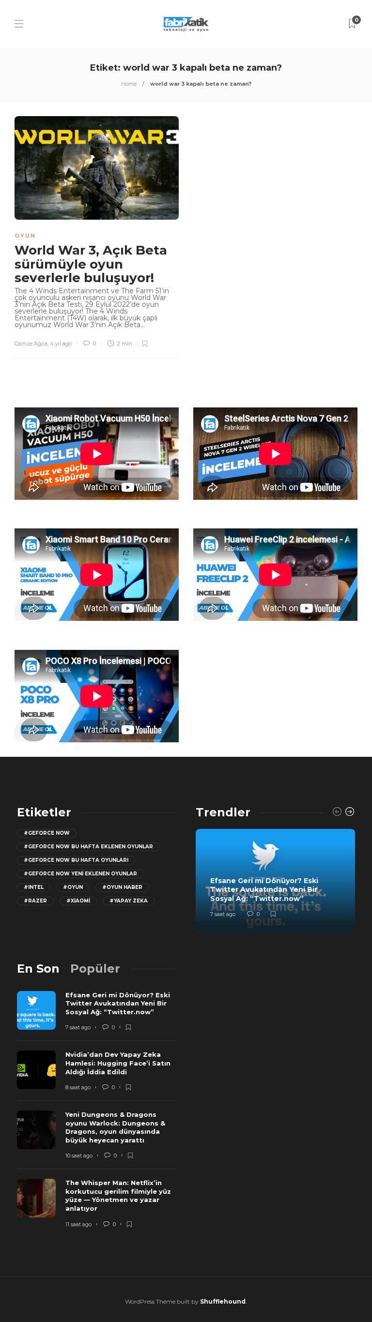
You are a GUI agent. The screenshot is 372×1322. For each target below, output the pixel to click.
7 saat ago (222, 914)
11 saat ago (78, 1224)
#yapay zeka (128, 901)
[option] (275, 880)
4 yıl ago (61, 343)
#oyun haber (122, 887)
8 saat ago (78, 1087)
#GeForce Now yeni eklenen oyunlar (80, 874)
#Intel (34, 887)
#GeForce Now (47, 833)
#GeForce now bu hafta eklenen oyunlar (88, 846)
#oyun (73, 887)
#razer (35, 901)
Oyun (25, 235)
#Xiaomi (78, 901)
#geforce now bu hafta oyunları (76, 860)
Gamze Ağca (31, 343)
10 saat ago (79, 1155)
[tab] (38, 968)
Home (129, 83)
